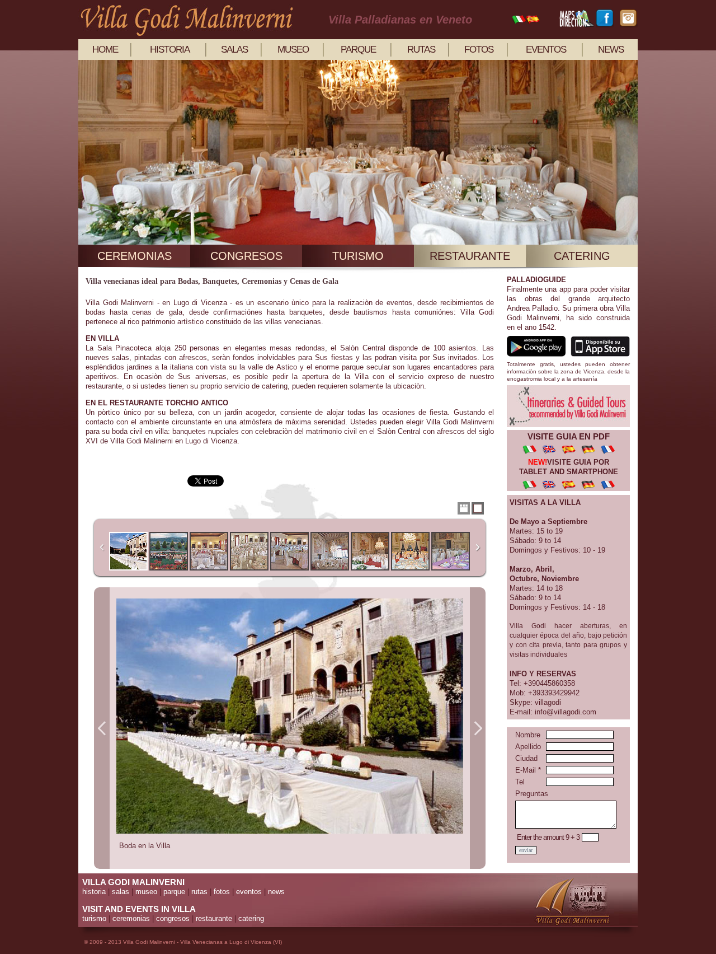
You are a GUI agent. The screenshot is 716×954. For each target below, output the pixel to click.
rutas (421, 49)
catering (582, 256)
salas (234, 49)
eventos (546, 49)
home (105, 49)
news (611, 49)
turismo (358, 256)
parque (358, 49)
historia (170, 49)
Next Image (478, 728)
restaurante (470, 256)
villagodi (548, 702)
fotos (478, 49)
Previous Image (102, 728)
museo (293, 49)
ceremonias (134, 256)
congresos (246, 256)
